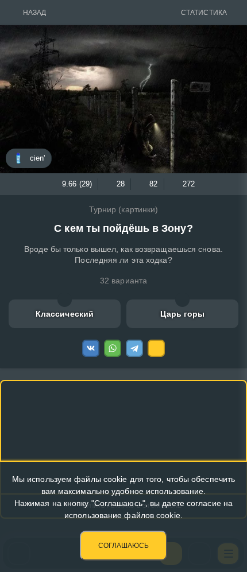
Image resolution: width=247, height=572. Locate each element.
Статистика (204, 13)
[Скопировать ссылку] (156, 348)
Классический (65, 313)
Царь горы (182, 313)
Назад (35, 13)
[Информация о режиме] (64, 300)
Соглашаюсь (123, 546)
